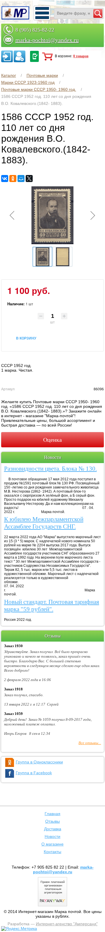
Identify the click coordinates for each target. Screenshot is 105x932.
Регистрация (19, 56)
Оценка (52, 439)
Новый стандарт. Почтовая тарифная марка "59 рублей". (51, 605)
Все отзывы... (89, 743)
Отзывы (52, 821)
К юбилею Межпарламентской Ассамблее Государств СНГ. (43, 523)
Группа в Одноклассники (39, 762)
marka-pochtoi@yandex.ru (47, 40)
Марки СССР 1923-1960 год (28, 82)
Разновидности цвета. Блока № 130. (50, 468)
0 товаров (80, 56)
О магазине (52, 844)
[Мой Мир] (21, 178)
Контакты (52, 851)
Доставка (52, 829)
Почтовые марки (42, 75)
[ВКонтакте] (4, 178)
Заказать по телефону (34, 56)
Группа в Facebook (34, 772)
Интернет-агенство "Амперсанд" (67, 923)
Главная (52, 813)
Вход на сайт (7, 56)
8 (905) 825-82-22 (34, 30)
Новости (52, 836)
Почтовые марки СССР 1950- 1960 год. (38, 89)
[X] (29, 178)
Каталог (8, 75)
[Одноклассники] (12, 178)
